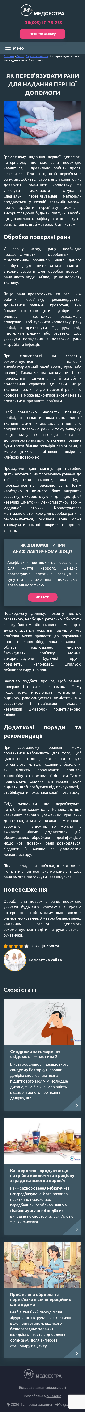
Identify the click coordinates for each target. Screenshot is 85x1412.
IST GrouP (54, 1396)
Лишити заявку (43, 34)
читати (42, 597)
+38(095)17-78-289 (43, 22)
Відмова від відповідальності (42, 1387)
